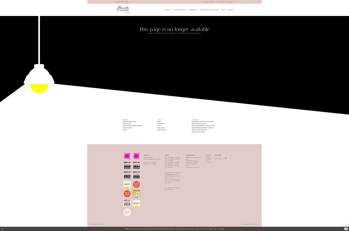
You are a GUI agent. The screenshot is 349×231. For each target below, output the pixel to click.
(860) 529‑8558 (148, 157)
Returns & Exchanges (192, 162)
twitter (208, 160)
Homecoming (161, 129)
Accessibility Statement (193, 167)
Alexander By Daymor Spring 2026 (202, 121)
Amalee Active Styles (198, 131)
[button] (230, 2)
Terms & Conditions (191, 164)
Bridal (159, 121)
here (222, 229)
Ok (346, 229)
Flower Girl (160, 127)
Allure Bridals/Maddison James (132, 125)
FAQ (187, 159)
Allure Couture (127, 127)
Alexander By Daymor (129, 121)
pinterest (208, 162)
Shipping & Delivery (192, 160)
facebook (208, 157)
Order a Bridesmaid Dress (193, 157)
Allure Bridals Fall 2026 (199, 123)
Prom (159, 125)
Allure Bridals (127, 123)
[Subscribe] (225, 158)
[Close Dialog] (2, 228)
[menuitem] (122, 2)
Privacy (188, 165)
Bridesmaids (161, 123)
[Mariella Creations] (123, 9)
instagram (209, 159)
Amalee (125, 129)
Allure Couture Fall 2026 (199, 129)
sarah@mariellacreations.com (152, 159)
